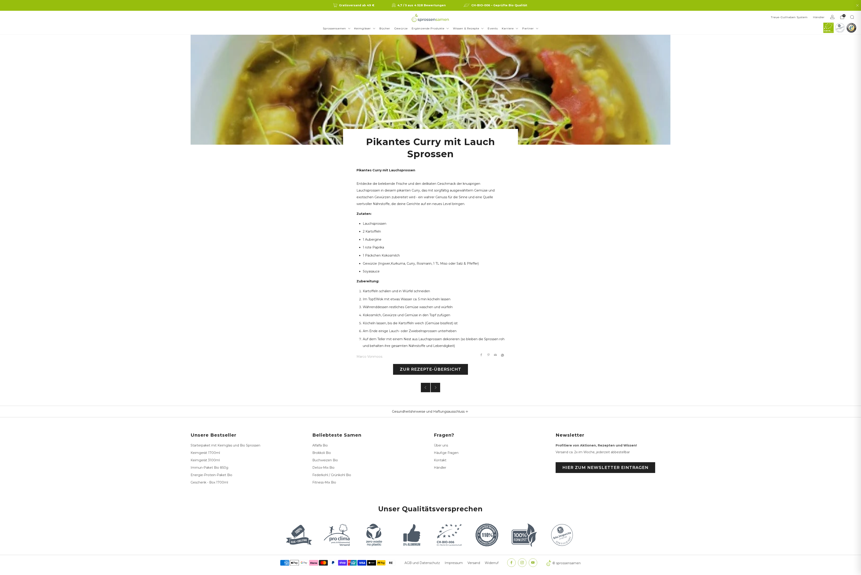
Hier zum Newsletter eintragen (605, 467)
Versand (473, 563)
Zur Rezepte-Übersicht (430, 369)
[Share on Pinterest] (489, 355)
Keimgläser (362, 28)
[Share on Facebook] (481, 355)
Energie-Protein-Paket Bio (211, 475)
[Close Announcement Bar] (857, 5)
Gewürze (401, 28)
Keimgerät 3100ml (205, 460)
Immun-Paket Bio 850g (209, 468)
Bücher (384, 28)
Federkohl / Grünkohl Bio (331, 475)
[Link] (828, 28)
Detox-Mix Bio (323, 468)
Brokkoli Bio (321, 453)
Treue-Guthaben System (789, 17)
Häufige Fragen (446, 453)
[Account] (832, 17)
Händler (819, 17)
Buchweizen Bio (325, 460)
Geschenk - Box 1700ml (209, 482)
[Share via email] (496, 355)
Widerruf (491, 563)
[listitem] (354, 5)
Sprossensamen (334, 28)
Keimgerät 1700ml (205, 453)
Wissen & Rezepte (466, 28)
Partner (528, 28)
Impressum (454, 563)
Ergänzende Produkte (428, 28)
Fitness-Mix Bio (324, 482)
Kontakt (440, 460)
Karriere (508, 28)
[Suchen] (852, 17)
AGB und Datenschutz (422, 563)
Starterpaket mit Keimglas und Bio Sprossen (225, 445)
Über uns (441, 445)
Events (493, 28)
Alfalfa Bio (320, 445)
